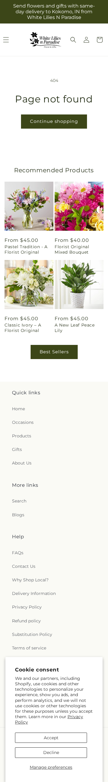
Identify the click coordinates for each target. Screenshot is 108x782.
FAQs (17, 552)
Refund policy (26, 621)
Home (18, 408)
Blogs (18, 515)
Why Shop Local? (30, 580)
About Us (22, 463)
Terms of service (29, 648)
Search (19, 501)
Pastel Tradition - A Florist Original (26, 249)
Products (21, 436)
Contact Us (23, 566)
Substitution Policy (32, 634)
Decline (51, 752)
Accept (51, 737)
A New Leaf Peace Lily (75, 327)
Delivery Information (34, 593)
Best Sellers (54, 352)
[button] (73, 39)
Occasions (23, 422)
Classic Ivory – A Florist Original (22, 327)
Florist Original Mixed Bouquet (72, 249)
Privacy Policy (27, 607)
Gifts (17, 449)
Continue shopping (54, 121)
